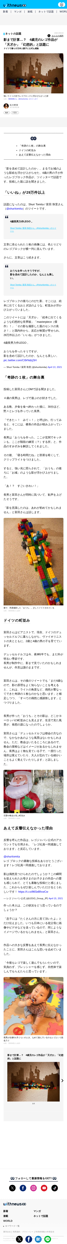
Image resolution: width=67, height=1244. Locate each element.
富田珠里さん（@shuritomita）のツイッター (23, 99)
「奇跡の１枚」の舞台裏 (32, 145)
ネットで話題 (46, 11)
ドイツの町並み (27, 150)
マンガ (18, 11)
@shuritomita (14, 208)
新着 (5, 11)
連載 (30, 11)
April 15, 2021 (56, 898)
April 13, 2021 (55, 367)
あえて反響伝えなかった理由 (35, 154)
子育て (14, 113)
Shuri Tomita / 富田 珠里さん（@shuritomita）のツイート (33, 229)
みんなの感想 (57, 36)
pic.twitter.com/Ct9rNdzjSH (20, 360)
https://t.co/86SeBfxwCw (33, 891)
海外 (6, 113)
